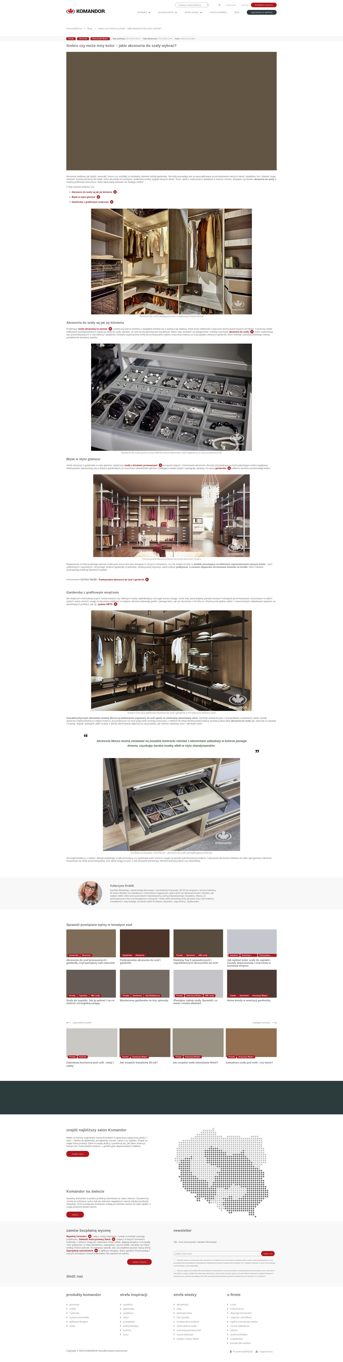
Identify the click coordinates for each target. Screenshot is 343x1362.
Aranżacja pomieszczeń (189, 1330)
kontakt (245, 5)
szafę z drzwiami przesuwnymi (141, 465)
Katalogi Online (184, 1313)
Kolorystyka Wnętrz (100, 39)
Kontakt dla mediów (240, 1343)
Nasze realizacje (185, 1334)
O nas (233, 1304)
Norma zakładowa (239, 1325)
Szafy (72, 1325)
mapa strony (266, 1351)
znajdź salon (231, 5)
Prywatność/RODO (243, 1351)
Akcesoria (83, 39)
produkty (142, 12)
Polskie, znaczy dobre (188, 1338)
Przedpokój (129, 1321)
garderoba (220, 468)
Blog (236, 12)
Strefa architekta (218, 12)
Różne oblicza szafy (187, 1325)
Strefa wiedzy (192, 12)
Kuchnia (82, 1057)
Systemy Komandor (79, 1317)
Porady (71, 39)
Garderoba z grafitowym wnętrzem (90, 202)
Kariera (233, 1330)
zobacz (75, 1214)
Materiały (74, 1313)
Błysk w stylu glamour (83, 197)
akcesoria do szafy (239, 332)
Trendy (233, 996)
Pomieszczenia (166, 12)
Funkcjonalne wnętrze (188, 1321)
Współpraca (236, 1338)
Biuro (125, 1334)
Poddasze (128, 1313)
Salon (126, 1317)
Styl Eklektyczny (153, 996)
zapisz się (268, 1253)
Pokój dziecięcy (131, 1325)
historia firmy (237, 1308)
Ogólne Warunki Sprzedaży (244, 1321)
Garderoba (73, 955)
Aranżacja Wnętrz (246, 955)
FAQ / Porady (183, 1317)
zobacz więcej (139, 1262)
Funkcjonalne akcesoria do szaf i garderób (121, 579)
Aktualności (183, 1304)
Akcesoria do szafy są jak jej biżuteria (92, 192)
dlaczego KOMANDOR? (241, 1313)
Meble (73, 1308)
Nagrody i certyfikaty (240, 1317)
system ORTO (105, 604)
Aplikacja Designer (79, 1321)
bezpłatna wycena (264, 4)
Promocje (74, 1304)
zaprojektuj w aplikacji (262, 12)
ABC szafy (203, 955)
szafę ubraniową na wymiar (92, 329)
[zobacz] (91, 943)
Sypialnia (234, 955)
